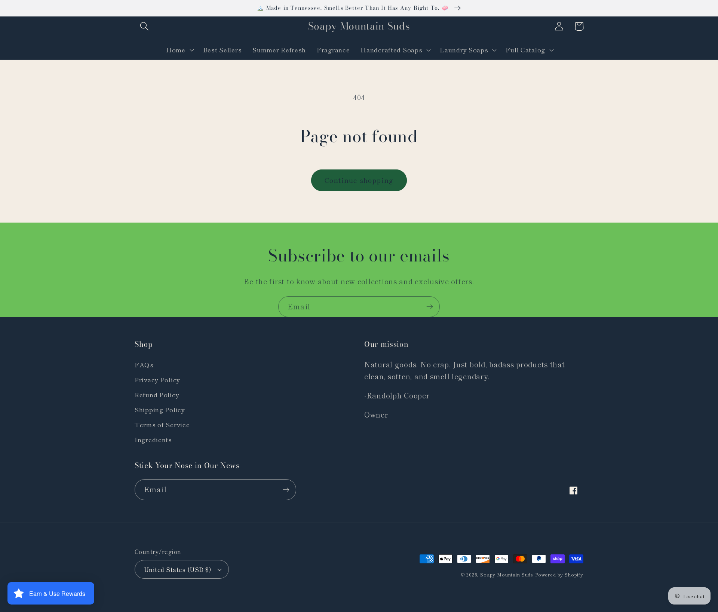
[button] (144, 26)
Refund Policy (157, 394)
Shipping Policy (160, 409)
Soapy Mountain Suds (506, 574)
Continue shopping (359, 180)
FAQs (144, 364)
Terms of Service (162, 424)
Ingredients (153, 439)
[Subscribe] (429, 306)
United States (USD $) (177, 569)
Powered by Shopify (559, 574)
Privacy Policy (157, 379)
